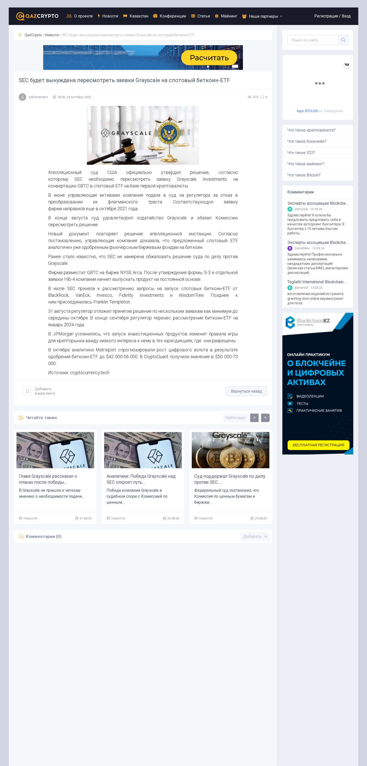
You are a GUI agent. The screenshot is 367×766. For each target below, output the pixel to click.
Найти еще (235, 417)
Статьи (203, 16)
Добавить (45, 391)
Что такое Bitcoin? (304, 175)
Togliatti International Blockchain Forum (317, 282)
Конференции (173, 16)
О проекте (83, 16)
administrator (38, 97)
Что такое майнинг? (305, 163)
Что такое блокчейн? (306, 141)
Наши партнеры (263, 16)
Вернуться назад (246, 391)
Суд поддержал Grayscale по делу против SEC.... (229, 478)
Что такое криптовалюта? (311, 130)
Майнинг (229, 16)
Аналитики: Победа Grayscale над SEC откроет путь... (141, 478)
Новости (110, 16)
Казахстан (139, 16)
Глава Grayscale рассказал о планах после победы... (48, 478)
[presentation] (254, 418)
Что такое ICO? (301, 152)
